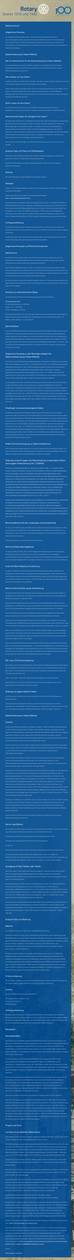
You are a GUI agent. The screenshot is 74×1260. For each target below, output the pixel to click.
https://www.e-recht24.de (13, 1253)
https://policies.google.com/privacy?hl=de (23, 1223)
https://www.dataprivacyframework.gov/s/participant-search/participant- (44, 1241)
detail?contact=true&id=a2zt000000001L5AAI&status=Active (24, 1244)
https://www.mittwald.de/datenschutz (17, 198)
